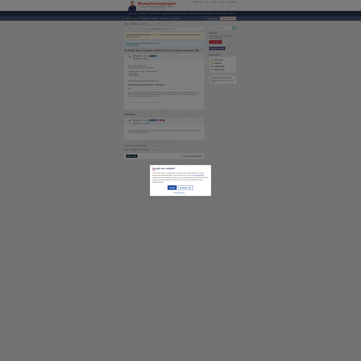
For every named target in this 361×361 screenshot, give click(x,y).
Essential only (185, 187)
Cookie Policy (199, 175)
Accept (172, 187)
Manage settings (179, 193)
